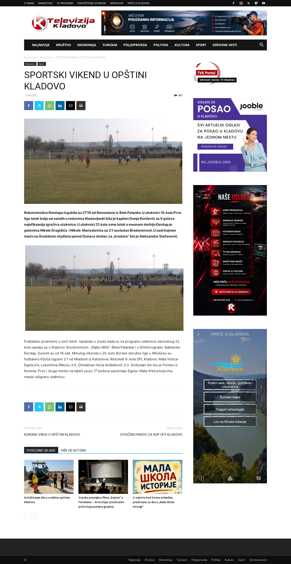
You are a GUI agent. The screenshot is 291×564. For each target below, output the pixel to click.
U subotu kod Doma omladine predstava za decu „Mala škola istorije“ (153, 502)
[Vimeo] (256, 3)
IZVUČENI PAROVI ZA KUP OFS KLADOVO (151, 435)
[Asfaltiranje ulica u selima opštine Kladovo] (49, 477)
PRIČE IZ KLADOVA (138, 3)
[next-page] (34, 516)
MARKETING (45, 3)
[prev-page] (27, 516)
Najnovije (41, 45)
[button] (261, 45)
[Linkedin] (60, 105)
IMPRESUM (116, 3)
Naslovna (30, 57)
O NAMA (29, 3)
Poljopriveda (135, 45)
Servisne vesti (225, 45)
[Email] (70, 105)
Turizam (110, 45)
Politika (160, 45)
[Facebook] (233, 3)
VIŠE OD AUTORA (73, 450)
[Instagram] (241, 3)
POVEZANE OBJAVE (41, 450)
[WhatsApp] (49, 105)
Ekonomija (86, 45)
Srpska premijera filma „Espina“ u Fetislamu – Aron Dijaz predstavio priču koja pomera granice (101, 502)
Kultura (182, 45)
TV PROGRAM (65, 3)
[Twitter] (248, 3)
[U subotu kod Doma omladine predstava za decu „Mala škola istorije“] (157, 477)
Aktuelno (45, 57)
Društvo (63, 45)
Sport (201, 45)
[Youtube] (263, 3)
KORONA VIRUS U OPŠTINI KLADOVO (52, 435)
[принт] (80, 105)
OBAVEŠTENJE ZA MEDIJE (91, 3)
